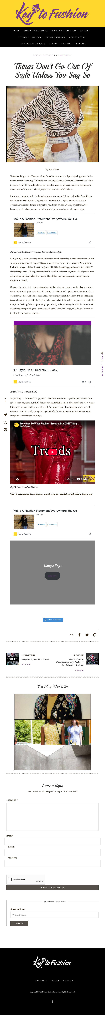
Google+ (68, 980)
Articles (85, 30)
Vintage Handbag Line (64, 30)
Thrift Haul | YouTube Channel (35, 659)
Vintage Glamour (55, 37)
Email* (11, 847)
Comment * (12, 800)
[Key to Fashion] (52, 13)
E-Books (23, 37)
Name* (9, 836)
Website (12, 858)
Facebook (41, 980)
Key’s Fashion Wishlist (33, 44)
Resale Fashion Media (35, 30)
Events (53, 44)
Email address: (17, 909)
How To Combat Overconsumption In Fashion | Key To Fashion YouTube (69, 662)
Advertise (66, 44)
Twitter (55, 980)
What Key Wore (77, 37)
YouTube (37, 37)
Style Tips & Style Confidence (52, 56)
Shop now (52, 575)
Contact (81, 44)
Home (17, 30)
